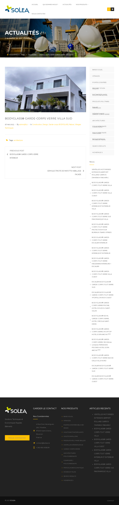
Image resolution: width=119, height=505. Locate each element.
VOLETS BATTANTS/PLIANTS (73, 432)
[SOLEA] (17, 9)
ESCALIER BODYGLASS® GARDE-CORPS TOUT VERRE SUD (102, 284)
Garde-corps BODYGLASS (58, 124)
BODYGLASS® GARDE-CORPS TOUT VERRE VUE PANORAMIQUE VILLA (101, 216)
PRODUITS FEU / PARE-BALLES (101, 102)
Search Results (99, 146)
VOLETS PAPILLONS (99, 95)
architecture (18, 140)
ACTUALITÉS (67, 4)
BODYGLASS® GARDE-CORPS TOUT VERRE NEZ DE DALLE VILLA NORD (102, 358)
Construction (32, 55)
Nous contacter (38, 14)
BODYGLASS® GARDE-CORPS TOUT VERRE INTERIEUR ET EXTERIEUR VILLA (101, 205)
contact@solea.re (43, 443)
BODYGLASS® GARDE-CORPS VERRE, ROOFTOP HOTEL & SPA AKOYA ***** (102, 331)
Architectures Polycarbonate (99, 121)
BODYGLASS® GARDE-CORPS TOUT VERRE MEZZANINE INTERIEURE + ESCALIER (101, 262)
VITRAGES (96, 76)
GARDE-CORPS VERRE (100, 114)
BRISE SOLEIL (97, 70)
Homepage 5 (97, 152)
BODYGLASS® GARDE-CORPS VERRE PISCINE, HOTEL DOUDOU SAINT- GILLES (101, 307)
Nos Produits (81, 4)
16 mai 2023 (10, 124)
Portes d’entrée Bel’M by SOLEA (99, 83)
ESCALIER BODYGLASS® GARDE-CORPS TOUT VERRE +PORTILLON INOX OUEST (102, 295)
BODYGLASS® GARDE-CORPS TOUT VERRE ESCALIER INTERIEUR (100, 240)
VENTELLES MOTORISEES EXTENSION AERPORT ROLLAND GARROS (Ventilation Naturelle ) (101, 173)
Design (45, 124)
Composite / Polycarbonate (99, 128)
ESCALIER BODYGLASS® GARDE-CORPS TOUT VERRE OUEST (102, 378)
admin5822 (23, 124)
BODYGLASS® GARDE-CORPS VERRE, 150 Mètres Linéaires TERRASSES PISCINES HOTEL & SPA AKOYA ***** (102, 344)
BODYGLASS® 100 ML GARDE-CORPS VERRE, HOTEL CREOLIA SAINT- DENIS (100, 320)
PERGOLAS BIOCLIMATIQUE (74, 468)
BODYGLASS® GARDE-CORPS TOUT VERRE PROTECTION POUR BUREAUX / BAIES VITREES (102, 228)
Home (23, 55)
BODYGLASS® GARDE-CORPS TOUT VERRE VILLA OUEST (102, 193)
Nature (71, 124)
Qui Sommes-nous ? (50, 4)
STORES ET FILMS (99, 140)
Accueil (35, 4)
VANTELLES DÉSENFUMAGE (98, 109)
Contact (110, 501)
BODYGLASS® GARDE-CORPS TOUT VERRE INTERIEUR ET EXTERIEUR (101, 250)
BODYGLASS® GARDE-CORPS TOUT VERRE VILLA (102, 184)
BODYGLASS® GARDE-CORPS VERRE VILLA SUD (38, 118)
